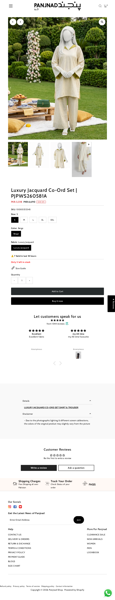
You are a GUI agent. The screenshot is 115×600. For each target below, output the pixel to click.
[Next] (20, 22)
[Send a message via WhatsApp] (108, 593)
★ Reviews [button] (113, 304)
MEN (89, 548)
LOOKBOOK (93, 552)
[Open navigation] (10, 6)
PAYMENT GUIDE (16, 557)
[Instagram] (5, 577)
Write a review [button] (39, 467)
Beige (16, 233)
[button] (55, 363)
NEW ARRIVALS (94, 539)
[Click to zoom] (102, 22)
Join (79, 520)
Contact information (64, 586)
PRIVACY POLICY (16, 552)
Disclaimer (28, 414)
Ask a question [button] (76, 467)
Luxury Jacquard (21, 247)
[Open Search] (100, 6)
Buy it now (57, 301)
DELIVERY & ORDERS (18, 539)
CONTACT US (14, 534)
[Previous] (13, 22)
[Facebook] (9, 507)
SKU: (13, 209)
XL (42, 220)
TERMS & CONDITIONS (19, 548)
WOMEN (91, 543)
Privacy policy (19, 586)
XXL (52, 220)
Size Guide (21, 268)
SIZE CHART (14, 565)
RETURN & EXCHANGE (19, 543)
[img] (57, 320)
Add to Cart (57, 291)
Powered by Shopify (74, 590)
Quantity (15, 274)
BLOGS (11, 561)
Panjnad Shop (56, 590)
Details (26, 401)
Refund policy (6, 586)
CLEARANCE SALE (96, 534)
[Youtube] (9, 577)
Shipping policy (47, 586)
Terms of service (33, 586)
